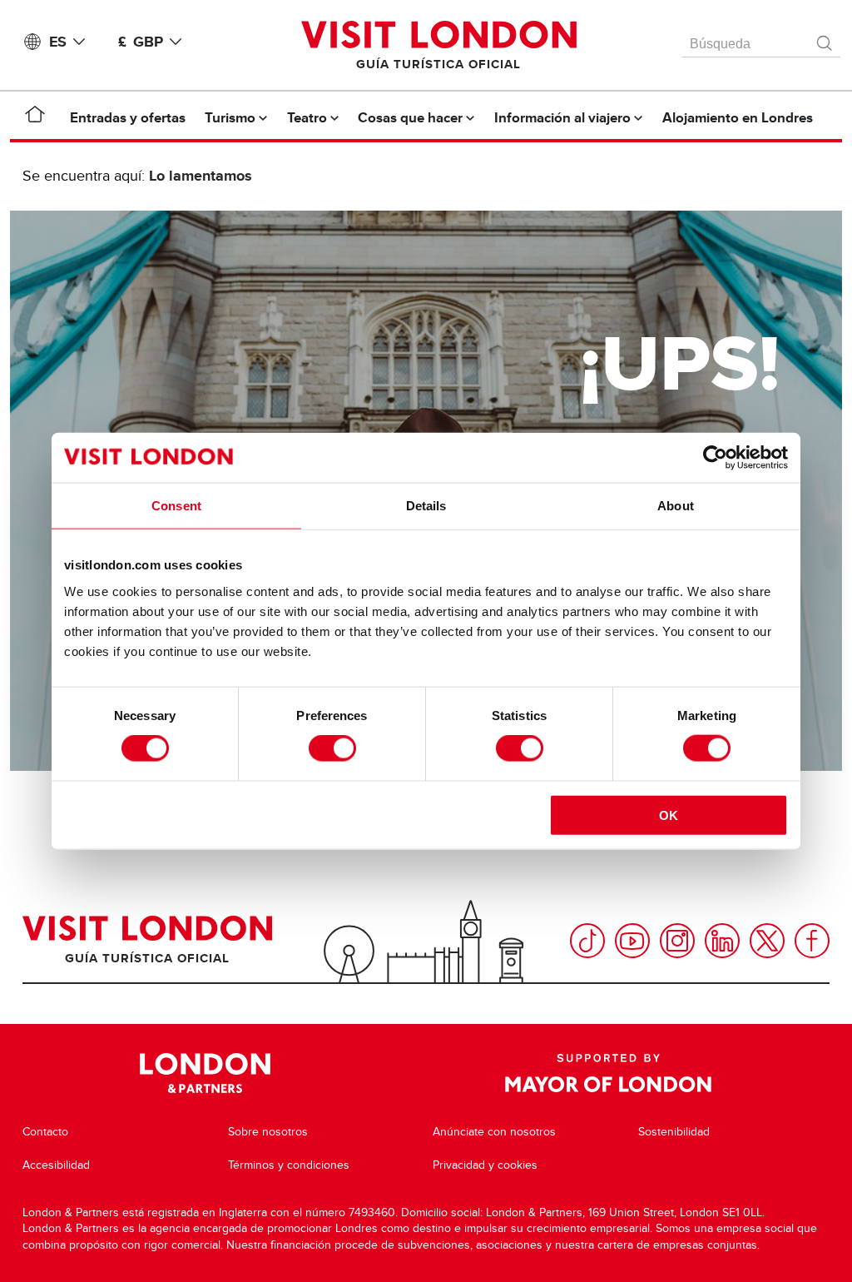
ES (58, 41)
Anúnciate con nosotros (494, 1131)
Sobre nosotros (268, 1131)
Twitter (767, 940)
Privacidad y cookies (485, 1165)
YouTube (632, 940)
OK (668, 814)
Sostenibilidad (674, 1131)
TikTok (587, 940)
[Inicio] (35, 117)
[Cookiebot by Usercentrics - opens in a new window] (715, 457)
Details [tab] (426, 506)
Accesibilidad (56, 1165)
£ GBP (140, 41)
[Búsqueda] (825, 39)
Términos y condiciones (288, 1165)
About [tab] (675, 506)
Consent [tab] (176, 506)
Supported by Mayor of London (608, 1073)
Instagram (677, 940)
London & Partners (205, 1073)
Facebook (812, 940)
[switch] (332, 748)
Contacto (45, 1131)
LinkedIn (722, 940)
